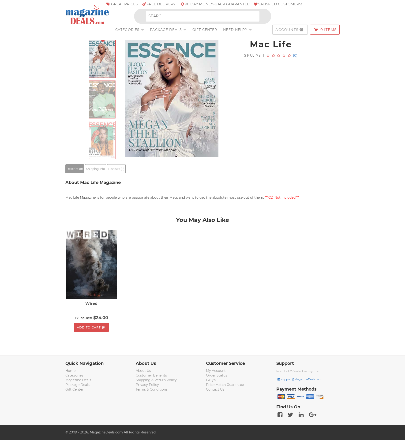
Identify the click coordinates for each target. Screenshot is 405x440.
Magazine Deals (78, 380)
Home (70, 371)
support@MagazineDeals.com (301, 379)
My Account (216, 371)
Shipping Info (95, 169)
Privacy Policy (147, 385)
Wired (91, 303)
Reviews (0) (116, 169)
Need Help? (235, 30)
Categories (128, 30)
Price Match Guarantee (225, 385)
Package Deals (166, 30)
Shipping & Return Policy (156, 380)
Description (75, 169)
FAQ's (211, 380)
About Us (143, 371)
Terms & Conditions (152, 389)
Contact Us (215, 389)
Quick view (92, 265)
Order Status (216, 375)
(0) (295, 55)
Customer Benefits (151, 375)
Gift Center (204, 30)
